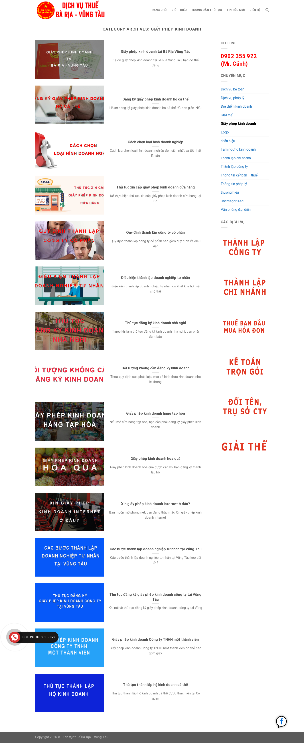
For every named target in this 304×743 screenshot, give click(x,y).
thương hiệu (230, 192)
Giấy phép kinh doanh (238, 123)
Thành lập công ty (234, 166)
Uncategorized (232, 201)
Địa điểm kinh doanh (236, 106)
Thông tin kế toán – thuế (239, 175)
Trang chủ (158, 10)
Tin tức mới (236, 10)
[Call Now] (14, 637)
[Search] (267, 10)
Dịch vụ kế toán (232, 89)
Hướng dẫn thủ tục (207, 10)
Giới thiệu (179, 10)
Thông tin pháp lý (234, 184)
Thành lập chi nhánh (236, 158)
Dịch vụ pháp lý (232, 98)
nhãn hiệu (228, 141)
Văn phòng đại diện (236, 209)
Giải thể (226, 115)
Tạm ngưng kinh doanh (238, 149)
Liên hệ (255, 10)
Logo (225, 132)
